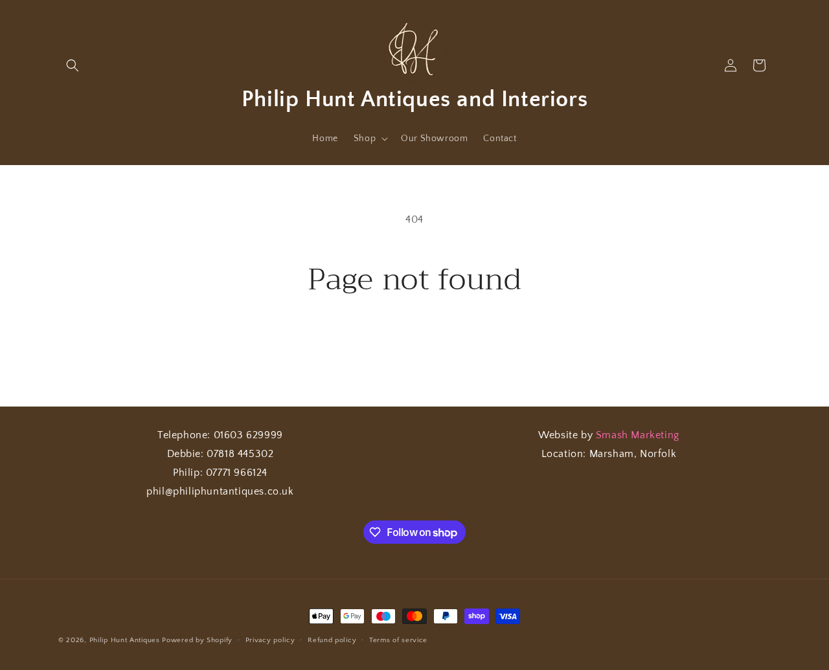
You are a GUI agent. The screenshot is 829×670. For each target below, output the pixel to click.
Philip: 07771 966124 (220, 472)
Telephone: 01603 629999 (220, 435)
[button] (72, 65)
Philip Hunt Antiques (124, 640)
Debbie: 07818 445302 (220, 454)
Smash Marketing (637, 435)
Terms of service (398, 640)
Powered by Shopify (197, 640)
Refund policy (332, 640)
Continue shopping (415, 346)
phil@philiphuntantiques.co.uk (219, 491)
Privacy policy (270, 640)
